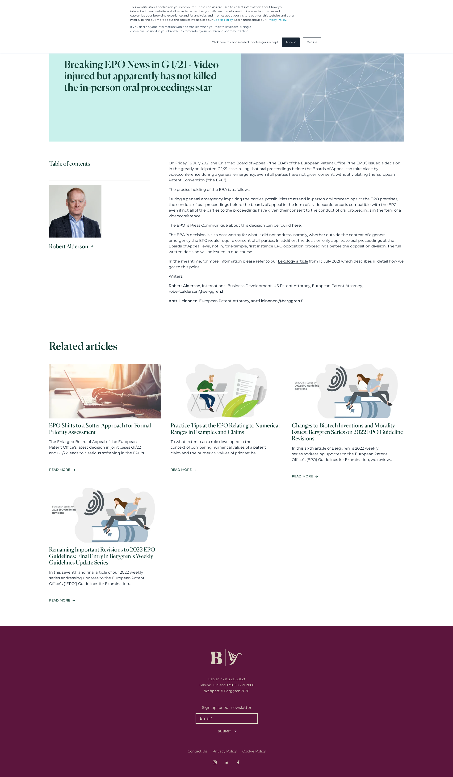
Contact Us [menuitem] (197, 751)
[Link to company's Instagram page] (214, 762)
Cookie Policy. (224, 19)
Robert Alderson (184, 286)
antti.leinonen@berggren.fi (277, 301)
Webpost (212, 691)
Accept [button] (291, 42)
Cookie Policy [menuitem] (254, 751)
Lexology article (293, 261)
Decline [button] (312, 42)
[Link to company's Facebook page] (238, 762)
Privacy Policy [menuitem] (225, 751)
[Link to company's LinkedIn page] (226, 762)
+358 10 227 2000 (240, 685)
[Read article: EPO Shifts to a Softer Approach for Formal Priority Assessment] (105, 421)
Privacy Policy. (276, 19)
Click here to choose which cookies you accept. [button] (245, 42)
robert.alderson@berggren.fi (196, 291)
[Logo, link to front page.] (226, 658)
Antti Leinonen (183, 301)
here (296, 225)
